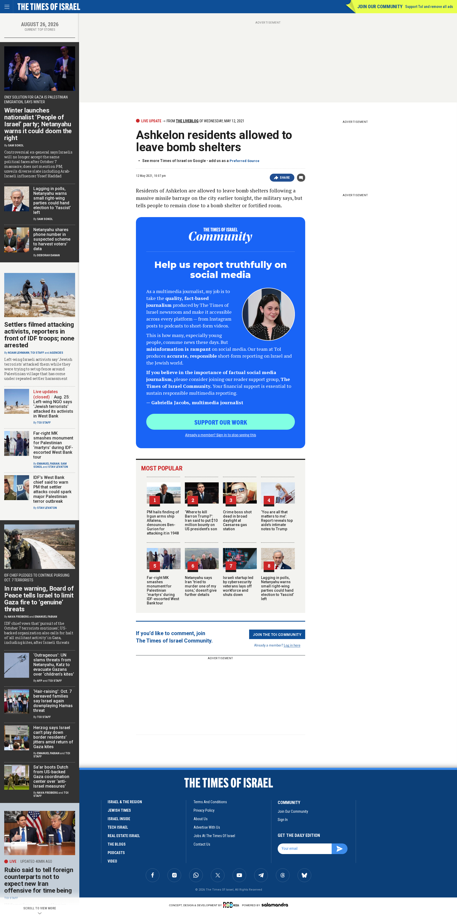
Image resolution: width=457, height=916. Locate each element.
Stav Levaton (58, 466)
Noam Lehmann (18, 352)
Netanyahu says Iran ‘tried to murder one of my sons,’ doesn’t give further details (201, 586)
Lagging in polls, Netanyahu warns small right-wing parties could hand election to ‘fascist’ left (277, 588)
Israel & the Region (125, 802)
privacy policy (204, 810)
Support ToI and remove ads (429, 7)
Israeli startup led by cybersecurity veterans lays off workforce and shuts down (238, 586)
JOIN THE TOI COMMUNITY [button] (277, 634)
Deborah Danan (48, 255)
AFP (39, 680)
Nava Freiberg (18, 616)
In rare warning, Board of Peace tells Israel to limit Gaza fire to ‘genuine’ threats (39, 599)
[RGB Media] (232, 905)
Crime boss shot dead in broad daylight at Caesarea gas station (237, 520)
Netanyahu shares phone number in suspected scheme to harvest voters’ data (51, 239)
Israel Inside (119, 819)
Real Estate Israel (124, 836)
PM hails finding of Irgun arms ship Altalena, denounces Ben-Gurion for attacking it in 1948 (163, 522)
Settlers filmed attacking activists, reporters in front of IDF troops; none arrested (39, 335)
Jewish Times (119, 810)
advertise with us (207, 827)
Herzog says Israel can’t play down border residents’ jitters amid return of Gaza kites (53, 737)
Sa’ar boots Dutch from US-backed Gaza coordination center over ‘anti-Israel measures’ (51, 777)
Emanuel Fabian (48, 463)
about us (201, 819)
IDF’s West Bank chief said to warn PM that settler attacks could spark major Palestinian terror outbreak (52, 489)
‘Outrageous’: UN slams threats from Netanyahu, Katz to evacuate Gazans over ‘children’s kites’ (53, 665)
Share (285, 177)
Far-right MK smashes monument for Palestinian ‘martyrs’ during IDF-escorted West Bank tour (163, 590)
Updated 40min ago (36, 861)
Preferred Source (244, 161)
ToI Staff (37, 352)
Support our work (220, 422)
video (112, 861)
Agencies (56, 352)
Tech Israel (118, 827)
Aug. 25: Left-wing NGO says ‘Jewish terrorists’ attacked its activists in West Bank (53, 406)
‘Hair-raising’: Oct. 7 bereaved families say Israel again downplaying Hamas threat (53, 701)
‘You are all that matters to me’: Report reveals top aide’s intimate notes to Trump (277, 520)
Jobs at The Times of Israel (214, 836)
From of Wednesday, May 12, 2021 (205, 121)
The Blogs (117, 844)
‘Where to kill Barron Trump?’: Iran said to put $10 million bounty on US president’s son (201, 520)
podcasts (116, 853)
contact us (202, 844)
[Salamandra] (275, 904)
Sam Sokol (16, 145)
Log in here (292, 645)
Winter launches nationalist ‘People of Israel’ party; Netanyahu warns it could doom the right (38, 124)
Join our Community (380, 6)
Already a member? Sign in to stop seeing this (220, 434)
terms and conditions (210, 802)
